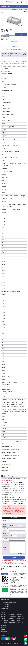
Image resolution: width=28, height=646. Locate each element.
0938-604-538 (16, 490)
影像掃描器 (3, 625)
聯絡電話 (5, 533)
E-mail (4, 538)
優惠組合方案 (4, 631)
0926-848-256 (16, 488)
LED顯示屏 (11, 620)
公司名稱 (5, 528)
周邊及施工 (3, 629)
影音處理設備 (4, 627)
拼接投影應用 (4, 622)
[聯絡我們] (17, 3)
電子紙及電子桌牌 (13, 622)
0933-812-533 (16, 495)
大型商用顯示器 (12, 616)
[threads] (15, 640)
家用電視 (11, 618)
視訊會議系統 (20, 614)
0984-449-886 (16, 497)
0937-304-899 (18, 499)
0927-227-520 (18, 503)
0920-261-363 (16, 486)
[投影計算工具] (21, 3)
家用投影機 (3, 614)
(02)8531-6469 (17, 49)
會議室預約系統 (20, 616)
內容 (4, 547)
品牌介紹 (17, 54)
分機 (10, 535)
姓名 (4, 520)
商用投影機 (3, 616)
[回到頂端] (25, 643)
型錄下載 (24, 55)
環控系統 (19, 620)
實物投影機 (11, 614)
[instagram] (11, 640)
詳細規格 (10, 54)
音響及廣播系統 (20, 622)
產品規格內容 (12, 61)
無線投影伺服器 (4, 620)
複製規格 (25, 11)
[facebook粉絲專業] (3, 640)
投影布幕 (3, 618)
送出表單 (14, 557)
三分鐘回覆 (15, 46)
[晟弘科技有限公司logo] (9, 3)
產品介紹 (4, 54)
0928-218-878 (16, 484)
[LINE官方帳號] (7, 640)
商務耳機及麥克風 (21, 618)
